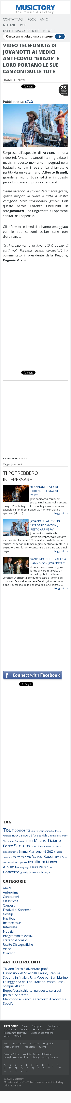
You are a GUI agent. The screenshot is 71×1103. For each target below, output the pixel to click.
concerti (22, 830)
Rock (31, 19)
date (52, 831)
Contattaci (13, 19)
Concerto (11, 872)
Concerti (9, 905)
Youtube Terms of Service (37, 1054)
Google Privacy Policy (16, 1057)
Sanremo (23, 846)
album (39, 861)
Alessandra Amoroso (14, 840)
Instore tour (12, 923)
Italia (40, 846)
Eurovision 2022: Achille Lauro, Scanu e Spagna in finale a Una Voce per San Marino (35, 975)
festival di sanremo (58, 835)
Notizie (9, 25)
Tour (8, 830)
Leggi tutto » (61, 513)
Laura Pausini (39, 867)
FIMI (30, 862)
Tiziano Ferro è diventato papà (26, 969)
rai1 (51, 867)
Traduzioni (29, 1047)
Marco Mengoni (22, 857)
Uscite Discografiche (21, 31)
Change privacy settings (45, 1057)
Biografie (48, 1043)
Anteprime (11, 892)
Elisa (39, 835)
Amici (44, 19)
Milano (40, 840)
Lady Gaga (24, 867)
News (47, 31)
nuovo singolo (21, 835)
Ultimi (42, 1047)
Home (8, 80)
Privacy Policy (11, 1054)
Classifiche (10, 901)
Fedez (47, 851)
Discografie (19, 1043)
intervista (49, 846)
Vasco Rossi (42, 856)
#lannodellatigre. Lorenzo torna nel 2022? (45, 491)
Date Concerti (11, 1047)
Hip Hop (9, 918)
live (17, 867)
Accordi (34, 1043)
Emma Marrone (30, 851)
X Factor (58, 851)
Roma (57, 857)
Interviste (10, 927)
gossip (24, 872)
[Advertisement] (35, 419)
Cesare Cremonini (40, 830)
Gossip (8, 914)
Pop (23, 25)
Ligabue (22, 862)
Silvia (28, 102)
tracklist (29, 841)
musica (12, 862)
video (45, 835)
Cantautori (11, 897)
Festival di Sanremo (17, 910)
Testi (6, 1043)
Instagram (7, 857)
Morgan (47, 872)
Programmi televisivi (18, 936)
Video (7, 949)
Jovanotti (16, 464)
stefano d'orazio (15, 940)
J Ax (33, 835)
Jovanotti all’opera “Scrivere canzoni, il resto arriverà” (45, 525)
